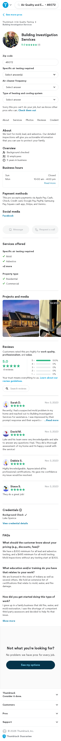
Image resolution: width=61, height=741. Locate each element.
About (6, 120)
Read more (50, 183)
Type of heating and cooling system (22, 93)
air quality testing (25, 22)
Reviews (41, 120)
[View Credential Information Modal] (20, 510)
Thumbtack (8, 22)
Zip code (8, 55)
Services (17, 120)
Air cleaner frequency (15, 80)
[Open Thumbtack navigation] (7, 5)
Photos (30, 120)
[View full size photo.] (21, 318)
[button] (11, 39)
